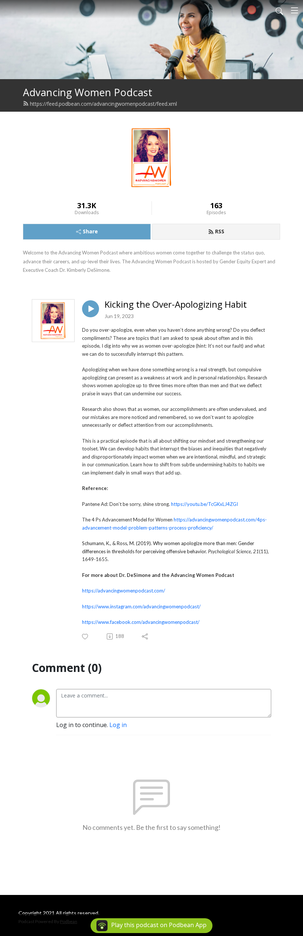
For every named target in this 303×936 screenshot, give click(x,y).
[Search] (279, 10)
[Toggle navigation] (294, 10)
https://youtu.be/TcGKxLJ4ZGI (204, 504)
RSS (219, 231)
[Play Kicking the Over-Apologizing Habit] (90, 308)
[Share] (145, 636)
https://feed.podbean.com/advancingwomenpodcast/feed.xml (103, 103)
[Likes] (85, 637)
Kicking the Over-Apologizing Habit (176, 304)
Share (90, 231)
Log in (118, 725)
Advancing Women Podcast (87, 92)
